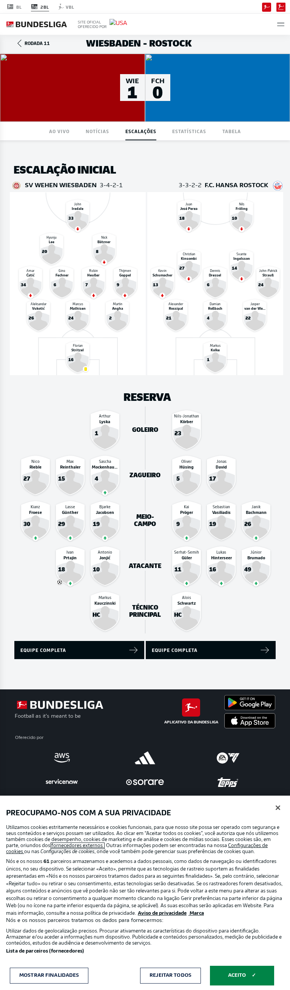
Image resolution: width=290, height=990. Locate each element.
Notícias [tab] (97, 131)
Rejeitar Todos (170, 975)
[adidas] (145, 757)
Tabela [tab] (231, 131)
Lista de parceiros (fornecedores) (45, 951)
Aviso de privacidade (162, 913)
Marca (196, 913)
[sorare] (145, 782)
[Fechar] (278, 807)
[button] (280, 24)
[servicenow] (62, 782)
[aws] (62, 757)
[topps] (228, 782)
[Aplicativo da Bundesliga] (266, 6)
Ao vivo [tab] (59, 131)
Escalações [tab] (140, 131)
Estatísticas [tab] (189, 131)
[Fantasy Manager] (280, 6)
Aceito (237, 975)
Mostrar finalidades (49, 975)
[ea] (228, 757)
